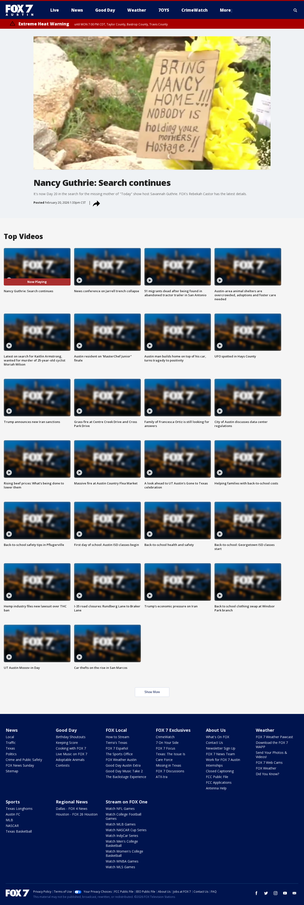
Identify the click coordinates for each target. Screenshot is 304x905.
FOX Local (116, 730)
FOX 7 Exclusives (173, 730)
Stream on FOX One (126, 802)
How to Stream (117, 737)
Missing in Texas (168, 765)
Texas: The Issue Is (170, 754)
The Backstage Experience (126, 776)
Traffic (11, 742)
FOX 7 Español (117, 748)
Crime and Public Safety (24, 759)
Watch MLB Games (121, 824)
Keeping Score (67, 742)
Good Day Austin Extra (123, 765)
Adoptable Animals (70, 759)
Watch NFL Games (120, 808)
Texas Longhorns (19, 808)
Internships (214, 765)
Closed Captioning (220, 771)
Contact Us (214, 742)
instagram (275, 893)
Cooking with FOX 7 (71, 748)
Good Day (66, 730)
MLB (9, 820)
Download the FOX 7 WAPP (272, 744)
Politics (11, 754)
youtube (285, 893)
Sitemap (12, 771)
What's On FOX (217, 737)
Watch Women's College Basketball (124, 853)
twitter (266, 893)
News (12, 730)
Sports (13, 802)
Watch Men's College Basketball (122, 843)
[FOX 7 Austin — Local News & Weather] (21, 10)
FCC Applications (219, 782)
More (225, 10)
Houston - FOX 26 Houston (77, 814)
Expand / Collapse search (295, 10)
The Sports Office (119, 754)
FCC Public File (217, 776)
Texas (10, 748)
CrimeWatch (165, 737)
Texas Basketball (19, 831)
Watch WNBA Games (122, 861)
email (294, 893)
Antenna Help (216, 788)
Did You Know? (267, 774)
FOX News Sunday (20, 765)
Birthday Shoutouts (71, 737)
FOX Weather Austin (121, 759)
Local (10, 737)
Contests (63, 765)
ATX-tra (161, 776)
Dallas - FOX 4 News (71, 808)
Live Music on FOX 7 (71, 754)
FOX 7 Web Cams (269, 762)
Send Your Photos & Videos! (271, 754)
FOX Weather (266, 768)
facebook (256, 893)
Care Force (164, 759)
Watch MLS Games (120, 867)
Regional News (72, 802)
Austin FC (13, 814)
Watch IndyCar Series (122, 835)
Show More (152, 692)
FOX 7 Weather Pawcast (274, 737)
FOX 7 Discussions (170, 771)
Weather (265, 730)
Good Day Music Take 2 (124, 771)
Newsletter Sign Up (220, 748)
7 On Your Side (167, 742)
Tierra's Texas (116, 742)
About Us (216, 730)
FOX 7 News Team (220, 754)
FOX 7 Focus (165, 748)
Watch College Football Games (123, 816)
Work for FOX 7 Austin (223, 759)
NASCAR (12, 825)
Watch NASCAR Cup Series (126, 830)
